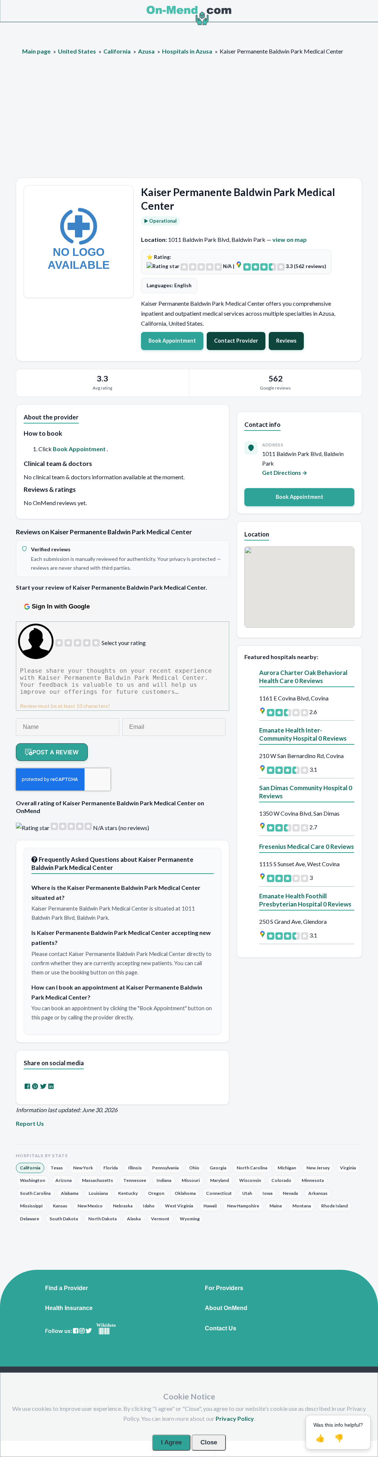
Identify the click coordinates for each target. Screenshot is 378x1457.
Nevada (290, 1193)
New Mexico (90, 1206)
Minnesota (313, 1180)
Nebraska (123, 1206)
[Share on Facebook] (27, 1086)
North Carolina (252, 1167)
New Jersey (318, 1167)
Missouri (191, 1180)
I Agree (171, 1442)
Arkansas (317, 1193)
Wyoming (190, 1218)
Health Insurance (69, 1308)
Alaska (134, 1218)
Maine (275, 1206)
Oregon (156, 1193)
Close (208, 1442)
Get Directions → (284, 472)
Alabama (69, 1193)
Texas (57, 1167)
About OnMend (226, 1308)
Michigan (287, 1167)
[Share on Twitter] (43, 1086)
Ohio (194, 1167)
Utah (247, 1193)
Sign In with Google (61, 606)
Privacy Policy (235, 1418)
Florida (110, 1167)
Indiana (164, 1180)
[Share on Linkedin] (51, 1086)
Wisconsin (250, 1180)
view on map (289, 239)
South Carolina (35, 1193)
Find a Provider (66, 1288)
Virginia (348, 1167)
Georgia (218, 1167)
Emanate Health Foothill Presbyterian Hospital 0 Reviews (305, 900)
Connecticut (219, 1193)
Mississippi (31, 1206)
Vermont (160, 1218)
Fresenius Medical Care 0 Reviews (306, 846)
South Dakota (63, 1218)
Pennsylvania (165, 1167)
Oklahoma (185, 1193)
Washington (32, 1180)
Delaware (29, 1218)
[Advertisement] (189, 122)
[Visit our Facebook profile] (75, 1331)
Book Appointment (172, 340)
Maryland (219, 1180)
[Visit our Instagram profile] (82, 1331)
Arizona (63, 1180)
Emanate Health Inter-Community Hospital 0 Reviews (303, 734)
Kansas (60, 1206)
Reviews (286, 340)
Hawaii (210, 1206)
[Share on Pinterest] (35, 1086)
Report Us (30, 1123)
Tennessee (134, 1180)
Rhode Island (334, 1206)
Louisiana (98, 1193)
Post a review (55, 752)
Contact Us (220, 1328)
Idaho (149, 1206)
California (30, 1167)
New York (83, 1167)
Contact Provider (236, 340)
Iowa (267, 1193)
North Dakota (102, 1218)
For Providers (224, 1288)
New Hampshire (243, 1206)
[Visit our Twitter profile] (89, 1331)
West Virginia (179, 1206)
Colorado (281, 1180)
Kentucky (128, 1193)
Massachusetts (97, 1180)
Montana (301, 1206)
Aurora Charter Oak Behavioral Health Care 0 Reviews (303, 677)
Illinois (135, 1167)
